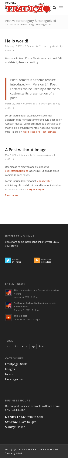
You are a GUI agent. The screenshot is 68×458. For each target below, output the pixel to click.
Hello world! (16, 41)
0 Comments (31, 46)
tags (33, 346)
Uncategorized (50, 46)
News (9, 374)
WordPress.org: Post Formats (39, 131)
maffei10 (9, 50)
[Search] (52, 7)
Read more (11, 195)
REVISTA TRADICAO (28, 449)
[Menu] (61, 7)
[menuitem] (52, 7)
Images (10, 369)
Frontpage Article (16, 364)
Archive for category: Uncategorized (30, 21)
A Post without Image (25, 149)
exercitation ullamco (16, 170)
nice (16, 346)
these (41, 346)
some (24, 346)
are (8, 346)
